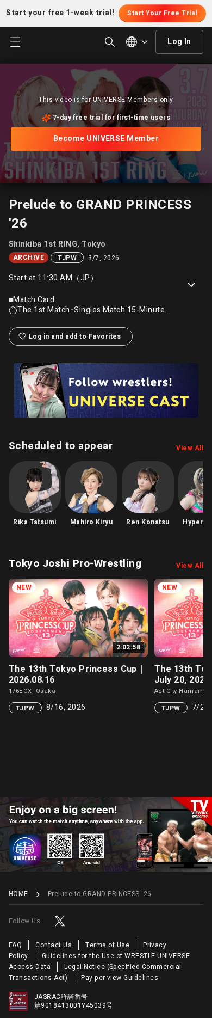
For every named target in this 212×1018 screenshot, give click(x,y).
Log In (179, 41)
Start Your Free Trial (162, 13)
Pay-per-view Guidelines (119, 978)
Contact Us (53, 945)
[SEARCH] (110, 42)
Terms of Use (107, 945)
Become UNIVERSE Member (106, 138)
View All (189, 448)
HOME (18, 894)
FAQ (15, 945)
